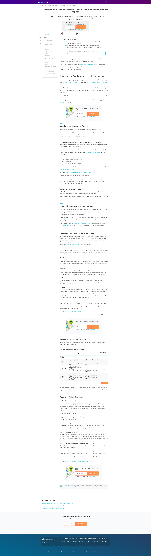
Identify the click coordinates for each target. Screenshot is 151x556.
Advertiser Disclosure (46, 34)
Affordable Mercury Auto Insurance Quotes (75, 311)
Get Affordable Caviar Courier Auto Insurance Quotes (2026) (80, 461)
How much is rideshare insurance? (50, 61)
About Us (43, 544)
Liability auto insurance (67, 157)
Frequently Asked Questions (48, 45)
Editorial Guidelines (64, 485)
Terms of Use (80, 29)
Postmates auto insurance (72, 82)
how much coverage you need (67, 169)
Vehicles (94, 2)
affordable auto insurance (69, 58)
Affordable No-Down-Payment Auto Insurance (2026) (53, 508)
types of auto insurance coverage (93, 152)
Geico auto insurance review (97, 254)
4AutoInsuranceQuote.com (63, 549)
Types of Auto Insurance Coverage (50, 5)
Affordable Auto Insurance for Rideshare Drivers (67, 5)
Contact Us (48, 544)
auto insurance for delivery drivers (68, 315)
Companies (82, 2)
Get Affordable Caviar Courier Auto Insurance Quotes (78, 172)
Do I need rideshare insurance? (49, 52)
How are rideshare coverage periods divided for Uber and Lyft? (50, 66)
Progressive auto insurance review (91, 265)
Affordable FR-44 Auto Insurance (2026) (51, 506)
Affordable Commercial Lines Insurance (74, 186)
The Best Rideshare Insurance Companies (49, 41)
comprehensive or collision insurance (82, 223)
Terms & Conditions (94, 549)
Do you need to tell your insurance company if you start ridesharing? (50, 57)
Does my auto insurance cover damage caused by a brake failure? (56, 505)
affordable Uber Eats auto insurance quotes (96, 82)
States (89, 2)
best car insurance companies (73, 244)
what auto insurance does (87, 64)
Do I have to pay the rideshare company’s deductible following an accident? (50, 72)
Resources (100, 2)
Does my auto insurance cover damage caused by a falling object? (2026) (58, 503)
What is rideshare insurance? (49, 48)
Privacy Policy (87, 549)
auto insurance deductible (66, 225)
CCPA (99, 549)
